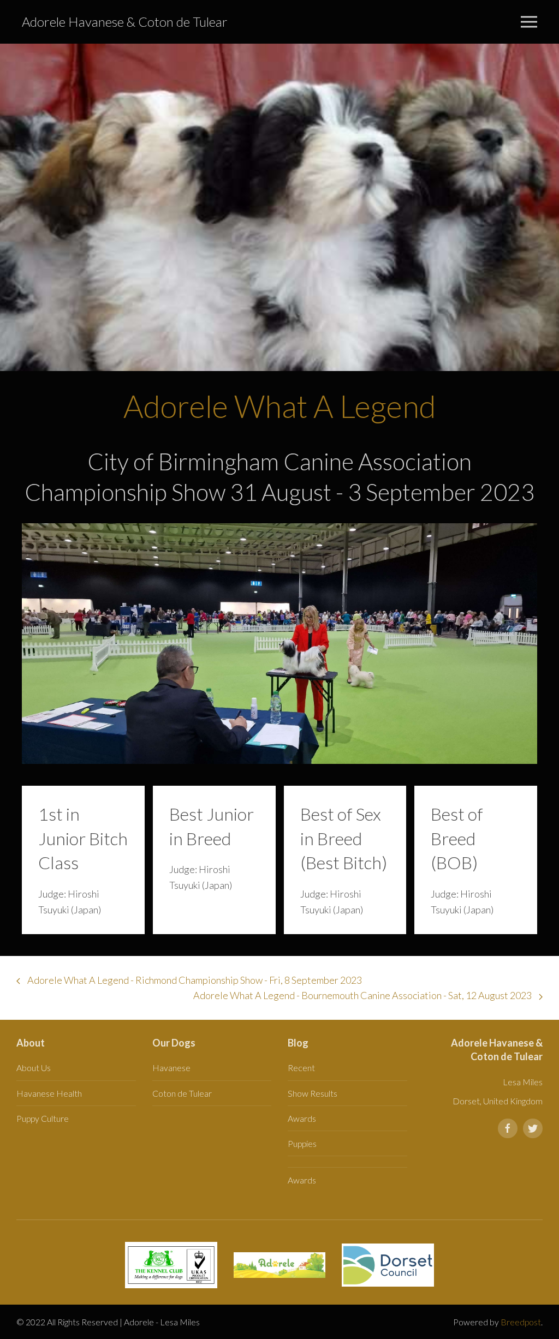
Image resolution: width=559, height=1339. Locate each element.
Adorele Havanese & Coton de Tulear (125, 21)
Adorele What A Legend (279, 406)
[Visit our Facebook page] (508, 1128)
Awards (302, 1118)
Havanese (171, 1067)
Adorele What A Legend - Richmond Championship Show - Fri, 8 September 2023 (194, 980)
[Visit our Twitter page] (533, 1128)
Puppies (302, 1143)
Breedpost (521, 1322)
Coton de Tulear (182, 1093)
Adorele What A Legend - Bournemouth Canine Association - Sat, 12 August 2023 (363, 995)
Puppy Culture (42, 1118)
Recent (301, 1067)
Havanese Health (49, 1093)
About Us (33, 1067)
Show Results (312, 1093)
